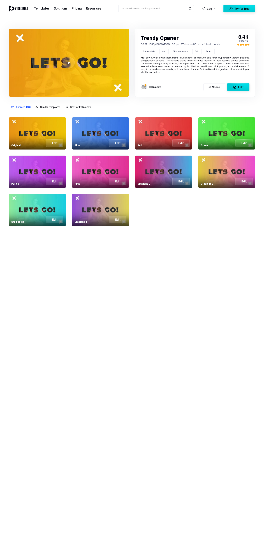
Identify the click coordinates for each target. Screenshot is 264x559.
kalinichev (155, 87)
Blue (77, 145)
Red (140, 145)
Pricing (77, 8)
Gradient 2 (207, 184)
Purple (15, 184)
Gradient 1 (144, 184)
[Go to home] (18, 8)
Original (16, 145)
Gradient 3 (17, 222)
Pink (77, 184)
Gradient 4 (81, 222)
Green (204, 145)
